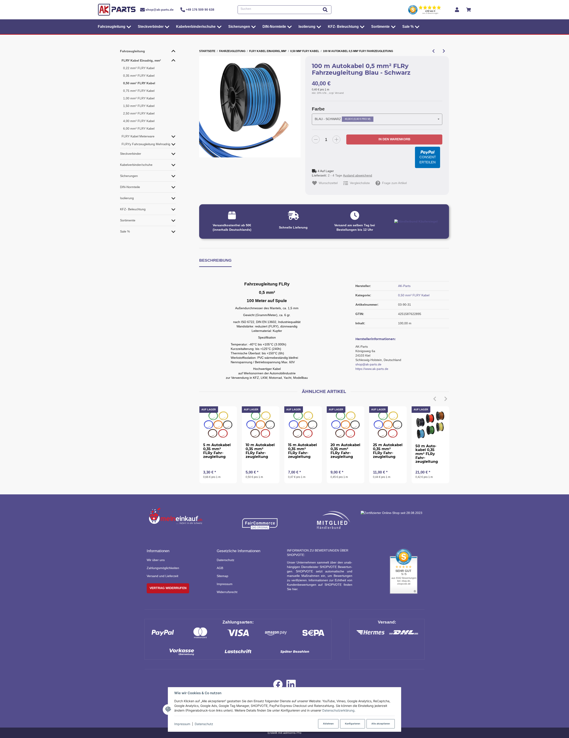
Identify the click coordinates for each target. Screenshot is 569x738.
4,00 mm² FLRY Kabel (138, 121)
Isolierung (127, 198)
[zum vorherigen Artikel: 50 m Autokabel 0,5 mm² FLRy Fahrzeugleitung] (433, 51)
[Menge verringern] (316, 139)
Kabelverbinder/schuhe (136, 164)
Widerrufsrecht (227, 592)
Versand (339, 92)
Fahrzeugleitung (132, 51)
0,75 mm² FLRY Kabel (138, 90)
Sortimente (127, 220)
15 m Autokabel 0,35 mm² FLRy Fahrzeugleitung (302, 451)
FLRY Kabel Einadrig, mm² (141, 60)
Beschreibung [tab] (215, 260)
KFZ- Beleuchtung (133, 209)
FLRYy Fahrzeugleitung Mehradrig (146, 144)
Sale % (125, 231)
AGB (220, 568)
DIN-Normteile (130, 187)
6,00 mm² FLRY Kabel (138, 128)
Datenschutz (204, 724)
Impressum (182, 724)
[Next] (446, 398)
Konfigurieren (352, 723)
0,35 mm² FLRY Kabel (138, 75)
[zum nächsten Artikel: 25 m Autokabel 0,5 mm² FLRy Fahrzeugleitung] (444, 51)
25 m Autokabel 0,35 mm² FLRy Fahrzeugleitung (388, 451)
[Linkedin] (291, 685)
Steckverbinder (130, 153)
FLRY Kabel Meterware (138, 136)
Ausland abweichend (357, 175)
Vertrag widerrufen (168, 588)
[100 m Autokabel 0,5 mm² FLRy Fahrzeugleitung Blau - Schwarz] (250, 106)
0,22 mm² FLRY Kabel (138, 68)
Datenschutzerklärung (338, 710)
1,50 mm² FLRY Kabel (138, 106)
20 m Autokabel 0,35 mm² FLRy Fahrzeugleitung (345, 451)
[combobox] (377, 119)
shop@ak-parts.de (368, 364)
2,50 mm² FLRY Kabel (138, 113)
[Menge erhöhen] (336, 139)
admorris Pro (292, 732)
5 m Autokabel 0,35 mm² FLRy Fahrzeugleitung (217, 451)
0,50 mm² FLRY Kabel (413, 295)
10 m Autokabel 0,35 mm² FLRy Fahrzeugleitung (260, 451)
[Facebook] (278, 685)
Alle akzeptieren (380, 723)
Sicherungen (129, 176)
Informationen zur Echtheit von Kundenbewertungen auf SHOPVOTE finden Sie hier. (319, 584)
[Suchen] (325, 9)
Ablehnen (328, 723)
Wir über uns (156, 560)
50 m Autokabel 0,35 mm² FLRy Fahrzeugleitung (426, 454)
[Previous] (434, 398)
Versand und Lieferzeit (162, 576)
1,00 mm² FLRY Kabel (138, 98)
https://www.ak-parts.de (371, 369)
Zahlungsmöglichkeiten (163, 568)
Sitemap (222, 576)
